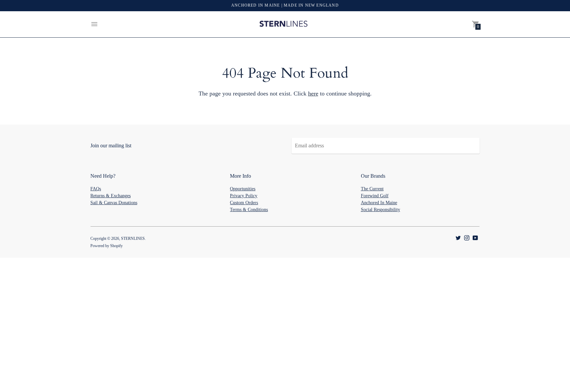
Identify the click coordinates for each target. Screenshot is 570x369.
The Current (372, 188)
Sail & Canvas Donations (113, 202)
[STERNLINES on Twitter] (458, 237)
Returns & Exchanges (110, 195)
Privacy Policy (243, 195)
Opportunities (242, 188)
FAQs (95, 188)
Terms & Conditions (249, 209)
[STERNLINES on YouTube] (475, 237)
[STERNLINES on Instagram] (466, 237)
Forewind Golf (375, 195)
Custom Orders (244, 202)
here (313, 93)
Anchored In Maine (379, 202)
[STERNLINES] (283, 24)
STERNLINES (133, 238)
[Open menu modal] (94, 24)
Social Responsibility (380, 209)
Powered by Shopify (106, 245)
